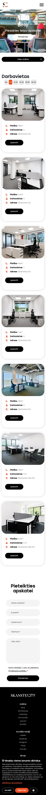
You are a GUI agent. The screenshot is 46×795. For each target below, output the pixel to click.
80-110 (33, 82)
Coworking (23, 714)
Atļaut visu (22, 790)
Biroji (23, 707)
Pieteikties (23, 37)
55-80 (27, 82)
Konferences (23, 711)
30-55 (21, 82)
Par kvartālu (23, 717)
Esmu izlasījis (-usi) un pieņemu (24, 669)
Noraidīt (8, 790)
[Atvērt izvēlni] (23, 59)
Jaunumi (23, 721)
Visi (6, 82)
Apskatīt (14, 143)
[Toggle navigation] (41, 5)
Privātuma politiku (17, 671)
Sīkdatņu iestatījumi (12, 783)
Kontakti (23, 724)
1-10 (10, 82)
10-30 (16, 82)
